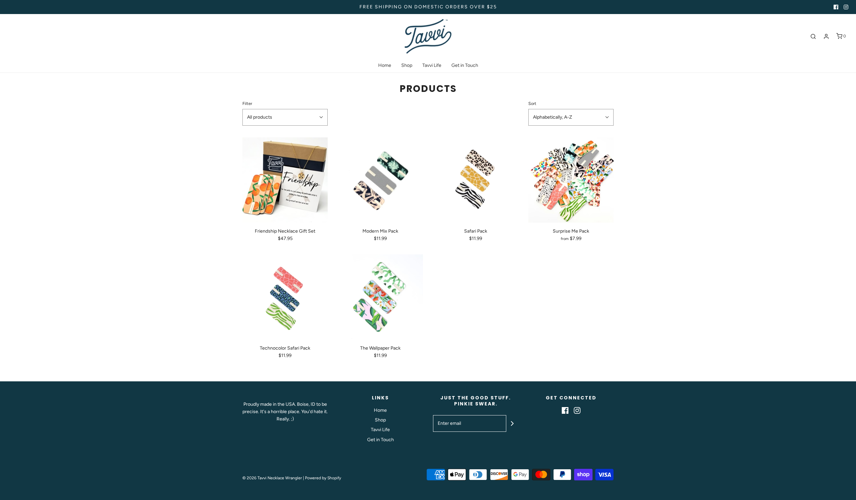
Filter (247, 103)
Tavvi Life (431, 65)
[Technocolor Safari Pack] (285, 297)
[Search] (813, 36)
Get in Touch (464, 65)
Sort (532, 103)
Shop (406, 65)
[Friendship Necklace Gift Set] (285, 180)
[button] (285, 117)
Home (384, 65)
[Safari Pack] (475, 180)
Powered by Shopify (323, 478)
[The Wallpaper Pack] (380, 297)
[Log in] (826, 36)
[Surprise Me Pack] (571, 180)
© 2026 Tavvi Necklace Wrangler (272, 478)
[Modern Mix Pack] (380, 180)
